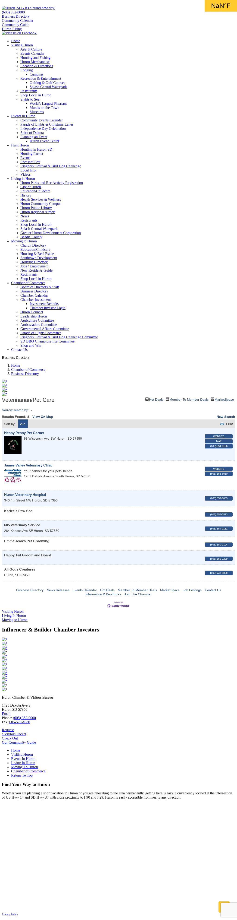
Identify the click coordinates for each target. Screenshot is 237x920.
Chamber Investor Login (47, 308)
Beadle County (31, 237)
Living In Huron (23, 763)
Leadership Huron (33, 316)
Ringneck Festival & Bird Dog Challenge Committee (59, 337)
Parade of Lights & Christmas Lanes (46, 124)
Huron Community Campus (40, 204)
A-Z (22, 424)
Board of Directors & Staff (39, 287)
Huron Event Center (44, 141)
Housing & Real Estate (37, 254)
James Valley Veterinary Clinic (28, 465)
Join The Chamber (138, 594)
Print (229, 424)
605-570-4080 (19, 722)
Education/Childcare (35, 191)
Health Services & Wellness (40, 199)
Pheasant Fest (30, 162)
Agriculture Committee (37, 320)
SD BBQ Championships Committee (47, 341)
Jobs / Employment (34, 266)
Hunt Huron (20, 145)
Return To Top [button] (22, 775)
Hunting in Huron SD (36, 149)
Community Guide (15, 25)
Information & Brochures (103, 594)
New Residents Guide (36, 270)
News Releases (58, 590)
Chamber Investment (35, 299)
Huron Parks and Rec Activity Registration (51, 183)
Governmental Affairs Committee (44, 329)
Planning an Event (33, 137)
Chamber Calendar (34, 295)
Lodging (26, 70)
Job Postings (192, 590)
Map (218, 441)
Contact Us (19, 350)
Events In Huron (23, 116)
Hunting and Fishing (35, 58)
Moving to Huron (24, 241)
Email (6, 714)
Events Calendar (32, 53)
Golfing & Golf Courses (47, 83)
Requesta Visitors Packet (14, 732)
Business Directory (16, 16)
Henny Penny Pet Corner (24, 433)
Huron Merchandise (35, 62)
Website (218, 436)
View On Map (42, 417)
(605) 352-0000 (13, 12)
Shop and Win (30, 345)
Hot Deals (156, 399)
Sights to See (29, 99)
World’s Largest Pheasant (48, 103)
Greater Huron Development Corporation (50, 233)
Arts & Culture (31, 49)
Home (15, 41)
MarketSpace (224, 399)
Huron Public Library (36, 208)
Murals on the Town (44, 108)
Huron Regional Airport (37, 212)
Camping (36, 74)
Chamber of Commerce (28, 283)
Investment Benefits (44, 304)
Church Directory (33, 245)
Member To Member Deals (189, 399)
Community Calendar (17, 20)
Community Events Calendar (41, 120)
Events (25, 158)
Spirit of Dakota (32, 133)
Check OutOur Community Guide (19, 740)
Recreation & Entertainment (40, 78)
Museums (37, 112)
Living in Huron (23, 179)
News (24, 216)
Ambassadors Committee (38, 325)
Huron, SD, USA (221, 6)
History (25, 195)
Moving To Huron (24, 767)
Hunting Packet (31, 153)
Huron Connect (31, 312)
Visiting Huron (22, 45)
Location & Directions (36, 66)
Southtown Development (38, 258)
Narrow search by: (15, 410)
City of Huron (30, 187)
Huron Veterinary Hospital (25, 495)
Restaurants (28, 91)
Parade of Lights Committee (40, 333)
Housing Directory (34, 262)
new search (226, 417)
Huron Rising (12, 29)
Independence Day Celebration (43, 128)
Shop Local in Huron (35, 95)
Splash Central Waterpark (48, 87)
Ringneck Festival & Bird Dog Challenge (50, 166)
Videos (25, 174)
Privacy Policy (10, 914)
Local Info (28, 170)
